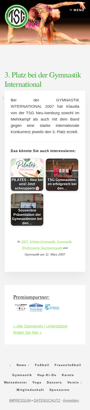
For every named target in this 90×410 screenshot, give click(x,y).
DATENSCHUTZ (47, 400)
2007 (24, 241)
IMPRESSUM (20, 400)
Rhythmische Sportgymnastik (42, 248)
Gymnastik (64, 241)
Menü (79, 10)
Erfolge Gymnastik (42, 241)
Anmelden (71, 400)
